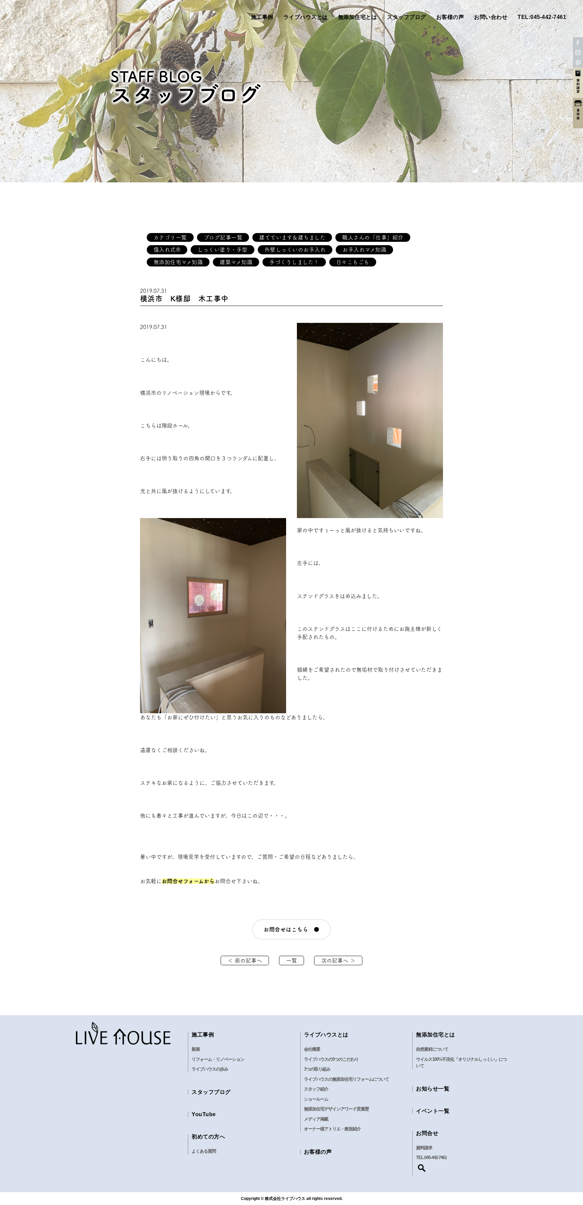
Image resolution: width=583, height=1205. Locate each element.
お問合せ (427, 1133)
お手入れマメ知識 (364, 249)
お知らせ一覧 (432, 1089)
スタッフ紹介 (316, 1089)
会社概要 (312, 1049)
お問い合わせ (490, 17)
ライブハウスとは (305, 17)
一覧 (291, 960)
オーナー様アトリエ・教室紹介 (332, 1128)
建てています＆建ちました (292, 237)
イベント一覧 (432, 1111)
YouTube (204, 1114)
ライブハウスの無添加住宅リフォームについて (346, 1079)
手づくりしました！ (294, 262)
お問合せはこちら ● (291, 929)
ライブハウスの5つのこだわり (331, 1059)
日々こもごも (352, 262)
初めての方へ (208, 1136)
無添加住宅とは (357, 17)
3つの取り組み (317, 1069)
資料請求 (424, 1147)
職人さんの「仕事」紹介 (373, 237)
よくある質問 (204, 1151)
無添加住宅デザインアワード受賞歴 (336, 1108)
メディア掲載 (316, 1119)
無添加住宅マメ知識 (178, 262)
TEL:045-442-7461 (542, 17)
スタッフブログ (406, 17)
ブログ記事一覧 (223, 237)
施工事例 (262, 17)
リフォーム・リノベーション (218, 1059)
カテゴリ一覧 (170, 237)
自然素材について (432, 1049)
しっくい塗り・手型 (222, 249)
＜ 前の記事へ (245, 960)
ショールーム (316, 1099)
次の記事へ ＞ (338, 960)
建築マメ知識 (236, 262)
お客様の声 (450, 17)
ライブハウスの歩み (210, 1069)
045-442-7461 (435, 1157)
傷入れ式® (167, 249)
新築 (196, 1049)
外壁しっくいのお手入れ (295, 249)
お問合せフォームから (188, 881)
